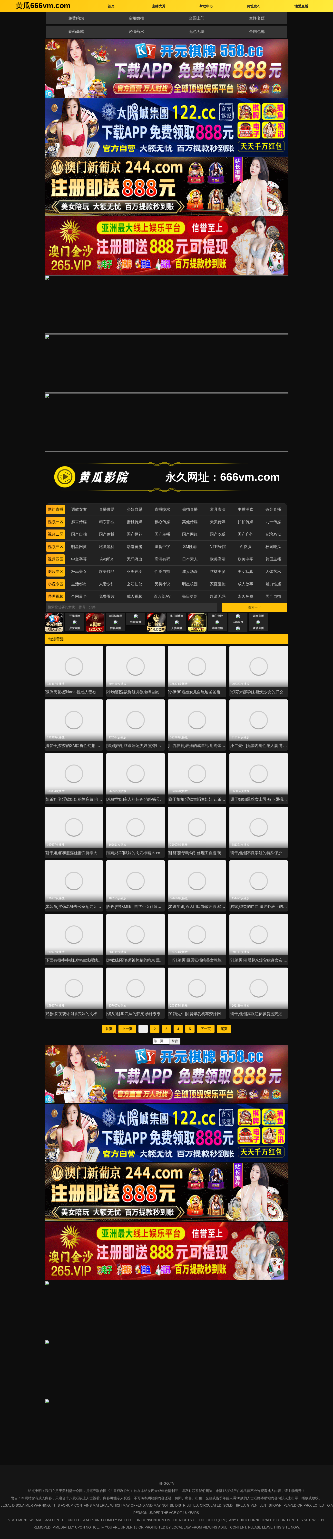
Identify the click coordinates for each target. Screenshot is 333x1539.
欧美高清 (217, 559)
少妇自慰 (134, 509)
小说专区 (55, 584)
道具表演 (217, 509)
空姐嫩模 (136, 18)
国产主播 (162, 534)
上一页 (127, 1029)
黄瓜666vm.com (43, 5)
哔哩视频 (55, 596)
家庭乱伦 (217, 584)
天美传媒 (217, 522)
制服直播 (135, 621)
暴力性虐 (273, 584)
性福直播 (115, 628)
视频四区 (55, 559)
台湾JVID (273, 534)
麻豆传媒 (79, 522)
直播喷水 (162, 509)
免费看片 (107, 596)
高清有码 (162, 559)
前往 (175, 1041)
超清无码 (217, 596)
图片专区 (55, 571)
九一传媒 (273, 522)
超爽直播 (258, 615)
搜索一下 (254, 607)
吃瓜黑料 (107, 547)
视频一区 (55, 522)
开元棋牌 (74, 615)
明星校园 (190, 584)
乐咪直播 (238, 621)
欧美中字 (245, 559)
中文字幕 (79, 559)
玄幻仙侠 (134, 584)
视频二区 (55, 534)
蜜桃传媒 (134, 522)
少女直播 (74, 628)
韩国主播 (273, 559)
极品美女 (79, 571)
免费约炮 (76, 18)
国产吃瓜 (217, 534)
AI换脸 (245, 547)
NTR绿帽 (218, 547)
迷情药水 (136, 31)
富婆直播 (258, 628)
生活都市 (79, 584)
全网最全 (79, 596)
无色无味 (197, 31)
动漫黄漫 (134, 547)
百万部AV (162, 596)
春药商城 (76, 31)
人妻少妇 (107, 584)
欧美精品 (107, 571)
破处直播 (273, 509)
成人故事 (245, 584)
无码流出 (134, 559)
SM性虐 (190, 547)
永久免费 (245, 596)
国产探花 (134, 534)
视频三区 (55, 547)
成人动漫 (190, 571)
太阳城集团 (115, 615)
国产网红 (190, 534)
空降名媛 (257, 18)
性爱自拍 (162, 571)
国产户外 (245, 534)
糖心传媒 (162, 522)
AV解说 (106, 559)
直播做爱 (107, 509)
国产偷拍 (107, 534)
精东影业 (107, 522)
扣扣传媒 (245, 522)
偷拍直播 (190, 509)
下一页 (206, 1029)
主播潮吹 (245, 509)
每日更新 (190, 596)
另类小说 (162, 584)
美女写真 (245, 571)
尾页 (224, 1029)
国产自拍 (79, 534)
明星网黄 (79, 547)
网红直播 (55, 509)
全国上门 (197, 18)
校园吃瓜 (273, 547)
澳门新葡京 (176, 615)
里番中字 (162, 547)
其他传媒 (190, 522)
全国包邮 (257, 31)
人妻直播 (176, 628)
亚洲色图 (134, 571)
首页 (109, 1029)
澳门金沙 (217, 615)
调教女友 (79, 509)
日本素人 (190, 559)
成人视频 (134, 596)
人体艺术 (273, 571)
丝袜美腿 (217, 571)
